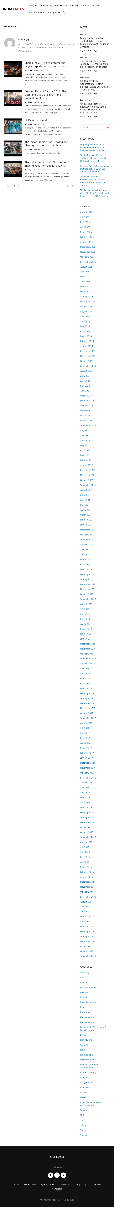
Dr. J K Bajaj (23, 39)
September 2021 (88, 485)
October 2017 (86, 713)
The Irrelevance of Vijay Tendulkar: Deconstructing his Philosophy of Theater (94, 63)
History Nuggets (87, 1059)
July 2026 (84, 217)
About (16, 1184)
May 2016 (85, 797)
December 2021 (87, 470)
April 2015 (85, 862)
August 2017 (86, 723)
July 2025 (84, 271)
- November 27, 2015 (40, 170)
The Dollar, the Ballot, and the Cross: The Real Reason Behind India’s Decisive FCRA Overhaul (94, 193)
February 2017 (87, 753)
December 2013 (87, 941)
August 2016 (86, 782)
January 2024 (86, 346)
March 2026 (86, 232)
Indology (84, 1077)
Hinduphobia (53, 12)
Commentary (46, 5)
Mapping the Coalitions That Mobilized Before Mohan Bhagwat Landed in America (94, 42)
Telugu (83, 1125)
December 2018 (87, 643)
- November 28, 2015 (40, 149)
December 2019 (87, 584)
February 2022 (87, 460)
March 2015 (86, 867)
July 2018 (84, 668)
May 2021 (85, 505)
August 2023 (86, 371)
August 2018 (86, 663)
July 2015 (84, 847)
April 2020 (85, 564)
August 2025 (86, 267)
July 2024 (84, 316)
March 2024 (86, 336)
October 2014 (86, 891)
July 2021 (84, 495)
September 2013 (88, 956)
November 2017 (88, 708)
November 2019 (88, 589)
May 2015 (85, 857)
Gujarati (84, 1044)
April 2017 (85, 743)
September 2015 (88, 837)
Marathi (84, 1097)
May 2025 (85, 276)
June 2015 (85, 852)
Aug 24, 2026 (84, 51)
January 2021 (86, 524)
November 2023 (88, 356)
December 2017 (87, 703)
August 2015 (86, 842)
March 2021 (86, 514)
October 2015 (86, 832)
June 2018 (85, 673)
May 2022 (85, 445)
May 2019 (85, 619)
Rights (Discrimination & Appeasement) (91, 1104)
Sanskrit (83, 1110)
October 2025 (86, 257)
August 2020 (86, 544)
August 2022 (86, 430)
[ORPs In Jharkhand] (13, 126)
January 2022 (86, 465)
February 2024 (87, 341)
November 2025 (88, 252)
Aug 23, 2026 (84, 71)
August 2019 (86, 604)
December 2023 (87, 351)
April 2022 (85, 450)
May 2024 (85, 326)
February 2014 (87, 931)
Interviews (75, 5)
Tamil (82, 1120)
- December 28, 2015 (39, 102)
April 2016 (85, 802)
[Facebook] (57, 1175)
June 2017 (85, 733)
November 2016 (88, 767)
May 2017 (85, 738)
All (81, 977)
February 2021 (87, 519)
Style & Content (48, 1184)
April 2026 (85, 227)
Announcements (37, 12)
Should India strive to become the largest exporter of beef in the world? (47, 64)
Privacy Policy (80, 1184)
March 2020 (86, 569)
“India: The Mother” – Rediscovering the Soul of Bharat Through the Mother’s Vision (93, 108)
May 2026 (85, 222)
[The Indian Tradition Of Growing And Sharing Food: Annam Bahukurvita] (13, 169)
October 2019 (86, 594)
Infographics (86, 1082)
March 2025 (86, 286)
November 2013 (88, 946)
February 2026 (87, 237)
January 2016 (86, 817)
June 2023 (85, 381)
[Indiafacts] (13, 9)
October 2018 (86, 653)
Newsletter (57, 1188)
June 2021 (85, 500)
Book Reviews (61, 5)
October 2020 (86, 534)
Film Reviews (86, 1039)
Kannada (84, 1092)
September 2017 (88, 718)
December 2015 (87, 822)
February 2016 (87, 812)
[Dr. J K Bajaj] (9, 48)
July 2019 (84, 609)
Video (83, 1130)
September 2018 (88, 658)
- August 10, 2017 (38, 70)
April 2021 (85, 510)
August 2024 (86, 311)
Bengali (83, 997)
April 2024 (85, 331)
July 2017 (84, 728)
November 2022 (88, 415)
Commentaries (85, 77)
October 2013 (86, 951)
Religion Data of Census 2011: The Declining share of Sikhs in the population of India (45, 95)
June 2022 (85, 440)
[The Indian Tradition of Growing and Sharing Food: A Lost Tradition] (13, 148)
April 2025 (85, 281)
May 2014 (85, 916)
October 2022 (86, 420)
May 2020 (85, 559)
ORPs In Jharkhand (36, 120)
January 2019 (86, 638)
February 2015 (87, 872)
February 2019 (87, 633)
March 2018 (86, 688)
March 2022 (86, 455)
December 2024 (87, 301)
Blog (82, 1007)
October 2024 (86, 306)
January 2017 (86, 757)
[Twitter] (63, 1175)
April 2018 (85, 683)
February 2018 (87, 693)
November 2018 (88, 648)
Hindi (82, 1049)
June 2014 (85, 911)
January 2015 (86, 877)
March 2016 (86, 807)
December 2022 (87, 410)
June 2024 (85, 321)
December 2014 (87, 882)
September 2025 (88, 262)
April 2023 (85, 390)
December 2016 (87, 762)
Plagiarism (64, 1184)
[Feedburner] (50, 1175)
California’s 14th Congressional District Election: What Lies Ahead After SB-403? (94, 85)
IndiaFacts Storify (88, 1072)
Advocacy (84, 972)
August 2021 (86, 490)
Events (83, 1035)
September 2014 (88, 896)
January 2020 (86, 579)
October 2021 (86, 480)
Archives (96, 5)
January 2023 (86, 405)
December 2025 (87, 247)
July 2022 (84, 435)
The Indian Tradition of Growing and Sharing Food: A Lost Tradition (46, 143)
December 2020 (87, 529)
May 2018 (85, 678)
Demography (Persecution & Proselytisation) (93, 1028)
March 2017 (86, 748)
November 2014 (88, 887)
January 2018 (86, 698)
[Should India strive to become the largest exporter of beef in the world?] (13, 69)
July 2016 (84, 787)
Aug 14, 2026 (84, 94)
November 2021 (88, 475)
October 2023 (86, 361)
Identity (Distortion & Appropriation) (90, 1066)
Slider (83, 1115)
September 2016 (88, 777)
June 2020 (85, 554)
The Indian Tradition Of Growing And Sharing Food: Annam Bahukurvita (47, 164)
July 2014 (84, 906)
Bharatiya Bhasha (88, 1002)
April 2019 (85, 624)
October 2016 (86, 772)
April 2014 (85, 921)
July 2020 (84, 549)
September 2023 (88, 366)
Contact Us (96, 1184)
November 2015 (88, 827)
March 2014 (86, 926)
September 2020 (88, 539)
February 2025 (87, 291)
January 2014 (86, 936)
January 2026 (86, 242)
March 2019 (86, 629)
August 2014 (86, 901)
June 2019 (85, 614)
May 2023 (85, 386)
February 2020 (87, 574)
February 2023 (87, 400)
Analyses (33, 5)
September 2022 (88, 425)
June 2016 (85, 792)
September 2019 (88, 599)
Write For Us (30, 1184)
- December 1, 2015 (39, 124)
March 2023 (86, 395)
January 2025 (86, 296)
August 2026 (86, 212)
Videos (86, 5)
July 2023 (84, 376)
